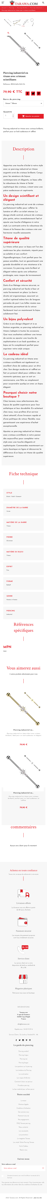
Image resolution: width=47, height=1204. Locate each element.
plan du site (38, 1198)
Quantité (7, 112)
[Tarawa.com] (23, 2)
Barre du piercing (11, 99)
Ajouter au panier (30, 116)
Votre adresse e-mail (8, 1164)
